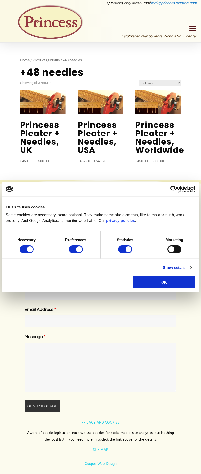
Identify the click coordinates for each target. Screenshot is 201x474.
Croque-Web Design (101, 464)
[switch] (76, 249)
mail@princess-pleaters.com (174, 3)
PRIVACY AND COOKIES (100, 423)
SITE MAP (100, 450)
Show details (174, 267)
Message (35, 336)
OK (164, 282)
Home (25, 60)
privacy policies (120, 220)
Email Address (40, 309)
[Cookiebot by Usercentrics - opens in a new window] (173, 189)
